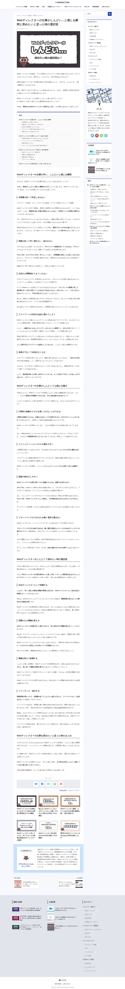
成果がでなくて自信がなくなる (30, 131)
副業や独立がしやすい (28, 143)
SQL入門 (86, 6)
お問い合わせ (105, 6)
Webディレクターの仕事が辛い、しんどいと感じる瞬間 (35, 119)
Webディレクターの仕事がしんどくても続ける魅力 (33, 136)
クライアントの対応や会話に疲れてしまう (33, 129)
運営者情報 (95, 6)
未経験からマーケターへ (55, 6)
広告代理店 (93, 36)
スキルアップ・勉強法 (94, 43)
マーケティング (92, 56)
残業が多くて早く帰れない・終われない (32, 124)
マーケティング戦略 (21, 6)
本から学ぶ (93, 52)
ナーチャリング (94, 66)
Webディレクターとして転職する (31, 152)
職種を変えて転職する (28, 157)
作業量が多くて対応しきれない (30, 122)
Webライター (93, 33)
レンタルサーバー (95, 79)
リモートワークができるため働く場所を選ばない (35, 145)
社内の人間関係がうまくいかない (31, 127)
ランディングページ (95, 82)
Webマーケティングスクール (73, 6)
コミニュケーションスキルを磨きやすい (32, 140)
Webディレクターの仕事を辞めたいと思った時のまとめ (35, 163)
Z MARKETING (62, 2)
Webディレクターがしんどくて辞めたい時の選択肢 (33, 150)
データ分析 (93, 69)
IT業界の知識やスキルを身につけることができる (35, 138)
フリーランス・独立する (28, 159)
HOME (63, 980)
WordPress (93, 76)
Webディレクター (74, 790)
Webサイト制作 (34, 6)
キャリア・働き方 (93, 26)
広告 (43, 6)
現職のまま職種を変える (28, 154)
